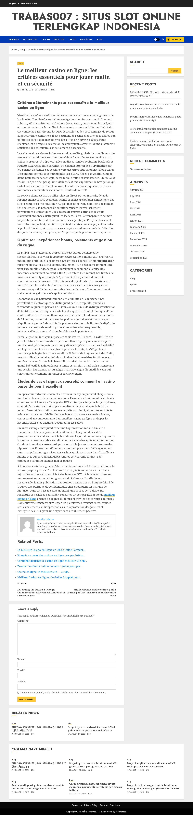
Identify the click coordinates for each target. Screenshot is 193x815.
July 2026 (135, 195)
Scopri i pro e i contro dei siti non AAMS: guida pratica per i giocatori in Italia (92, 729)
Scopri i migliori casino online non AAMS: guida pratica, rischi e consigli (151, 765)
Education (86, 39)
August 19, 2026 (77, 734)
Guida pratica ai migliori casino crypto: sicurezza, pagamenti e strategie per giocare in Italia (155, 144)
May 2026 (135, 208)
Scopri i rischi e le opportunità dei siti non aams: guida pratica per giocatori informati (153, 787)
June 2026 (135, 202)
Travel (72, 39)
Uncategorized (138, 290)
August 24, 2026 (21, 734)
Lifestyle (59, 39)
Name (21, 659)
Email (21, 670)
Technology (30, 39)
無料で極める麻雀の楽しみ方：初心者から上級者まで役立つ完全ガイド (38, 729)
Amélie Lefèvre (26, 90)
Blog (99, 39)
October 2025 (137, 251)
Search (137, 61)
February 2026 (138, 226)
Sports (133, 284)
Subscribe (177, 39)
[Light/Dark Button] (157, 39)
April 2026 (135, 214)
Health (46, 39)
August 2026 (136, 189)
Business (14, 39)
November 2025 (138, 245)
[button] (163, 39)
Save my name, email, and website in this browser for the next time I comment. (63, 692)
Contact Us (77, 805)
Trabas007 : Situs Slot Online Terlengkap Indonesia (96, 21)
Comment (23, 620)
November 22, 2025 (46, 90)
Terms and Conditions (109, 805)
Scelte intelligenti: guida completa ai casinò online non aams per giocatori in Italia (153, 130)
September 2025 (139, 257)
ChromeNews (105, 811)
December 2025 (138, 239)
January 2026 (137, 233)
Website (21, 681)
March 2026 (136, 220)
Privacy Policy (90, 805)
